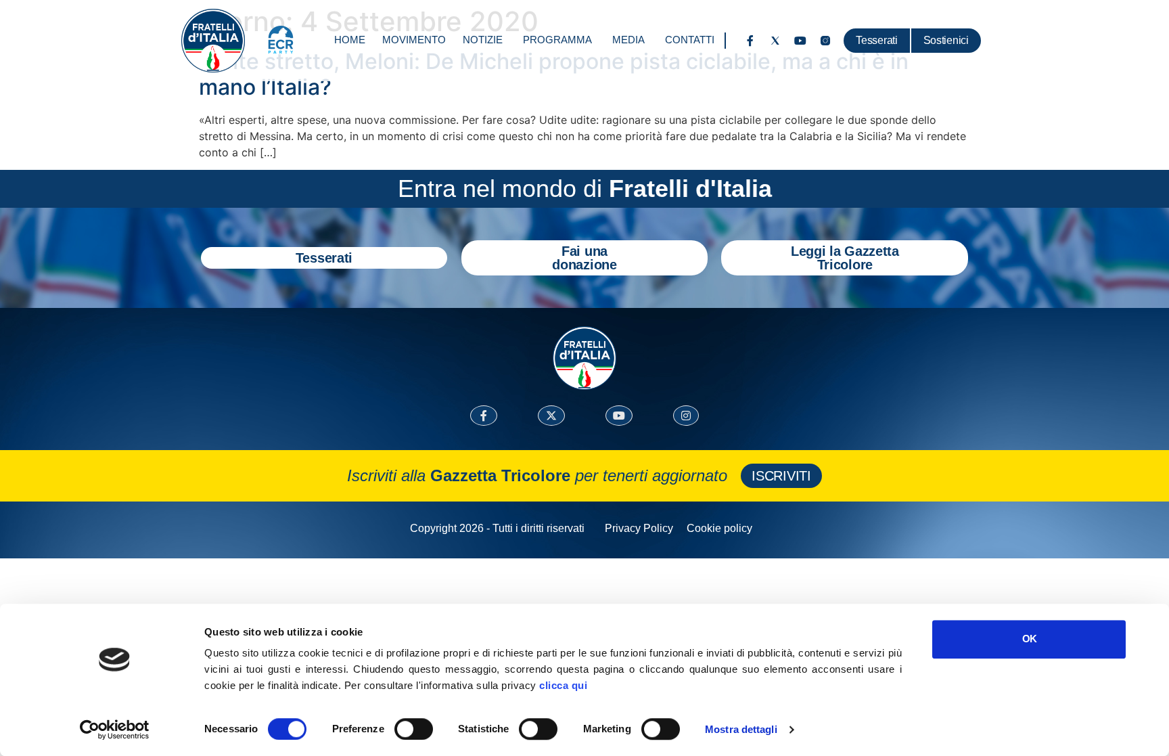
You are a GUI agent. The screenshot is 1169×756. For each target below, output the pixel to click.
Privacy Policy (639, 528)
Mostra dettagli (741, 729)
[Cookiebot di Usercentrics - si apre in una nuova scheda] (114, 729)
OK (1029, 638)
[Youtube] (800, 40)
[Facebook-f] (750, 40)
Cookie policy (719, 528)
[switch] (413, 729)
